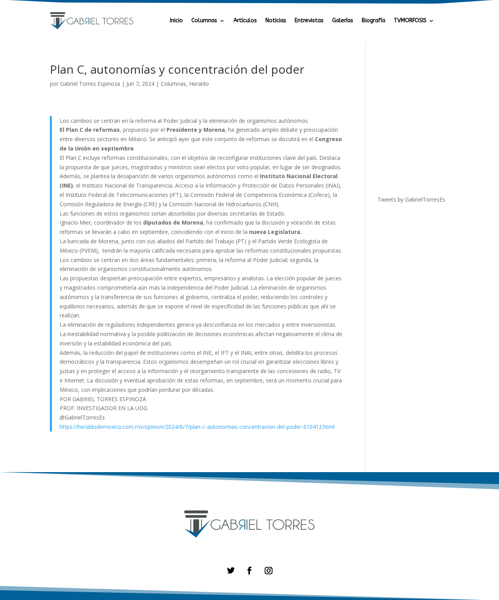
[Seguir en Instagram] (268, 570)
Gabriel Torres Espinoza (90, 83)
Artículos (245, 21)
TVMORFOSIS (410, 21)
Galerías (342, 21)
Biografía (373, 21)
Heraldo (199, 83)
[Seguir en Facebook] (249, 570)
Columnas (204, 21)
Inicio (176, 21)
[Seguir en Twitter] (230, 570)
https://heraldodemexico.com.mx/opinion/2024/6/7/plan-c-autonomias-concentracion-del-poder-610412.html (197, 426)
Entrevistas (309, 21)
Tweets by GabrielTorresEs (411, 199)
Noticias (275, 21)
